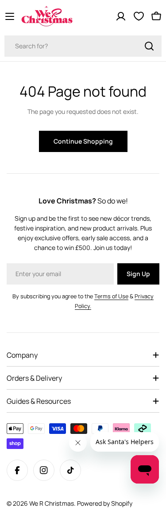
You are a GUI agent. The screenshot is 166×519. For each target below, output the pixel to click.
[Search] (149, 46)
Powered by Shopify (104, 503)
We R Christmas (51, 503)
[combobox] (83, 46)
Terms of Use (111, 296)
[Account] (121, 16)
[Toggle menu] (9, 16)
